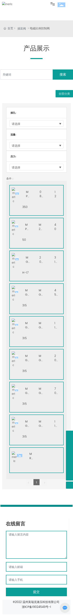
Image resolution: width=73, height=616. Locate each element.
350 (25, 207)
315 (55, 261)
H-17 (25, 272)
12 (55, 194)
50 (24, 240)
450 (55, 294)
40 (55, 226)
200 (40, 261)
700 (55, 393)
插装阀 (21, 29)
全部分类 (64, 93)
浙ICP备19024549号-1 (36, 607)
